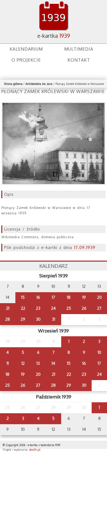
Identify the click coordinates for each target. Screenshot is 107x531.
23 (38, 308)
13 (38, 363)
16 (38, 297)
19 (84, 297)
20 (99, 297)
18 (69, 297)
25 (68, 308)
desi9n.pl (34, 449)
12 (23, 363)
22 (23, 308)
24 (53, 308)
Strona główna (13, 83)
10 (99, 352)
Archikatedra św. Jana (39, 83)
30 (38, 319)
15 (23, 297)
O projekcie (26, 60)
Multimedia (78, 49)
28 (7, 319)
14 (53, 363)
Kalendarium (26, 49)
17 (53, 297)
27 (99, 308)
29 (23, 319)
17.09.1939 (84, 247)
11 (8, 363)
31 (53, 319)
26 (84, 308)
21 (7, 308)
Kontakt (78, 60)
